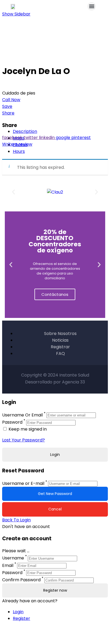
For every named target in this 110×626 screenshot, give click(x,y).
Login (18, 612)
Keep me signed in (27, 429)
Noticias (60, 340)
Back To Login (16, 520)
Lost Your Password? (23, 440)
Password (12, 422)
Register (21, 618)
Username (13, 558)
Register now (55, 590)
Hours (19, 151)
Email (7, 565)
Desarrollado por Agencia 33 (55, 382)
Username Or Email (22, 415)
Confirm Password (21, 580)
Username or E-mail (23, 483)
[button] (91, 6)
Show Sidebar (16, 14)
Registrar (60, 347)
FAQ (60, 353)
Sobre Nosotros (60, 333)
